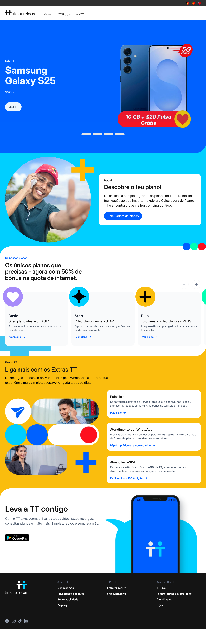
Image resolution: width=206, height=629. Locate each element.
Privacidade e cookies (70, 562)
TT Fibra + (64, 14)
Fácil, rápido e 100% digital (126, 447)
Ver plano (15, 305)
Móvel (47, 14)
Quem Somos (65, 556)
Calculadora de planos (123, 184)
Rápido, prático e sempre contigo (130, 414)
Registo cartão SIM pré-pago (174, 562)
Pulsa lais (116, 381)
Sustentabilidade (67, 568)
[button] (196, 253)
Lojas (159, 574)
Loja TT (79, 14)
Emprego (63, 574)
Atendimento (164, 568)
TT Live (161, 556)
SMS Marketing (116, 562)
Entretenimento (116, 556)
